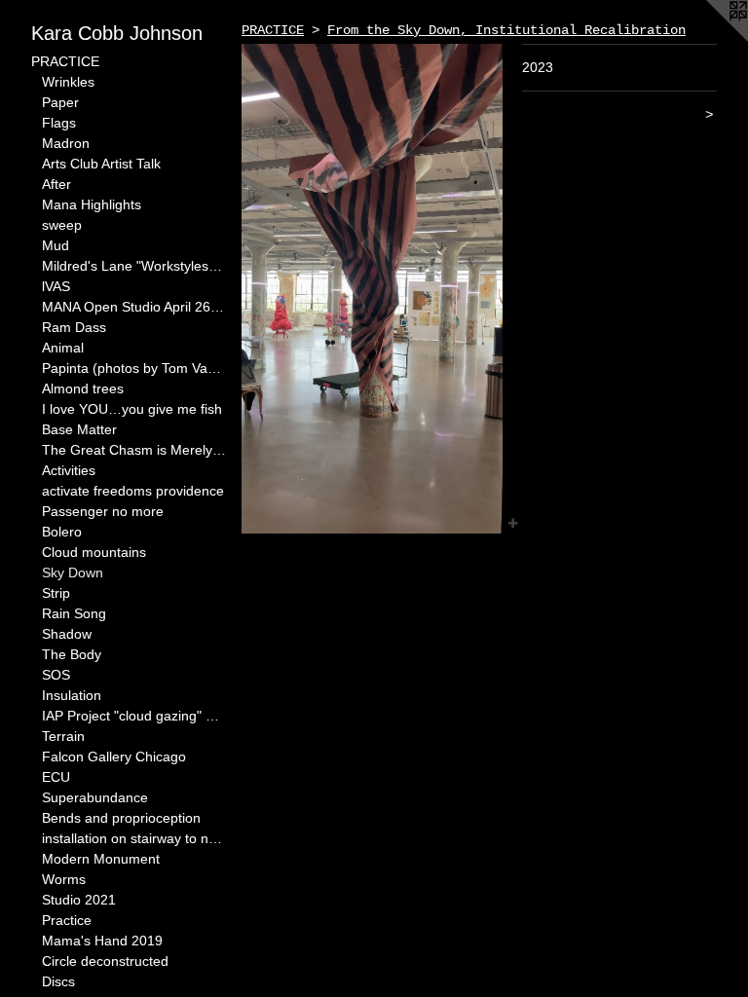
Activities (68, 470)
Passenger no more (103, 511)
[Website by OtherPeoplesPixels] (709, 39)
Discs (58, 981)
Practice (67, 920)
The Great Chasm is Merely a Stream (134, 450)
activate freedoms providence (133, 490)
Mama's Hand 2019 (102, 940)
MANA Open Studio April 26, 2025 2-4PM (134, 306)
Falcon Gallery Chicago (114, 756)
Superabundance (95, 797)
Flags (59, 122)
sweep (62, 225)
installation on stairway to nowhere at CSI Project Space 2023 (134, 838)
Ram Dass (74, 327)
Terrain (63, 736)
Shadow (67, 634)
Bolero (62, 531)
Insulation (71, 695)
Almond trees (83, 388)
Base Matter (79, 429)
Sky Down (72, 572)
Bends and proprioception (121, 818)
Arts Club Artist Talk (101, 163)
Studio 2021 (79, 899)
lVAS (56, 286)
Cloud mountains (94, 552)
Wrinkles (68, 82)
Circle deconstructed (105, 961)
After (56, 184)
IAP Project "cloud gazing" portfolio (134, 715)
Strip (56, 593)
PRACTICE (65, 61)
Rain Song (74, 613)
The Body (71, 654)
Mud (55, 245)
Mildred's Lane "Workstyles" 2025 (134, 266)
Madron (66, 143)
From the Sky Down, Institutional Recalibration (506, 30)
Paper (60, 102)
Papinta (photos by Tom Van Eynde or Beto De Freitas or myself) (134, 368)
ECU (56, 777)
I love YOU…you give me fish (132, 409)
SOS (56, 675)
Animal (63, 347)
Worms (64, 879)
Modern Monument (101, 859)
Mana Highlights (91, 204)
